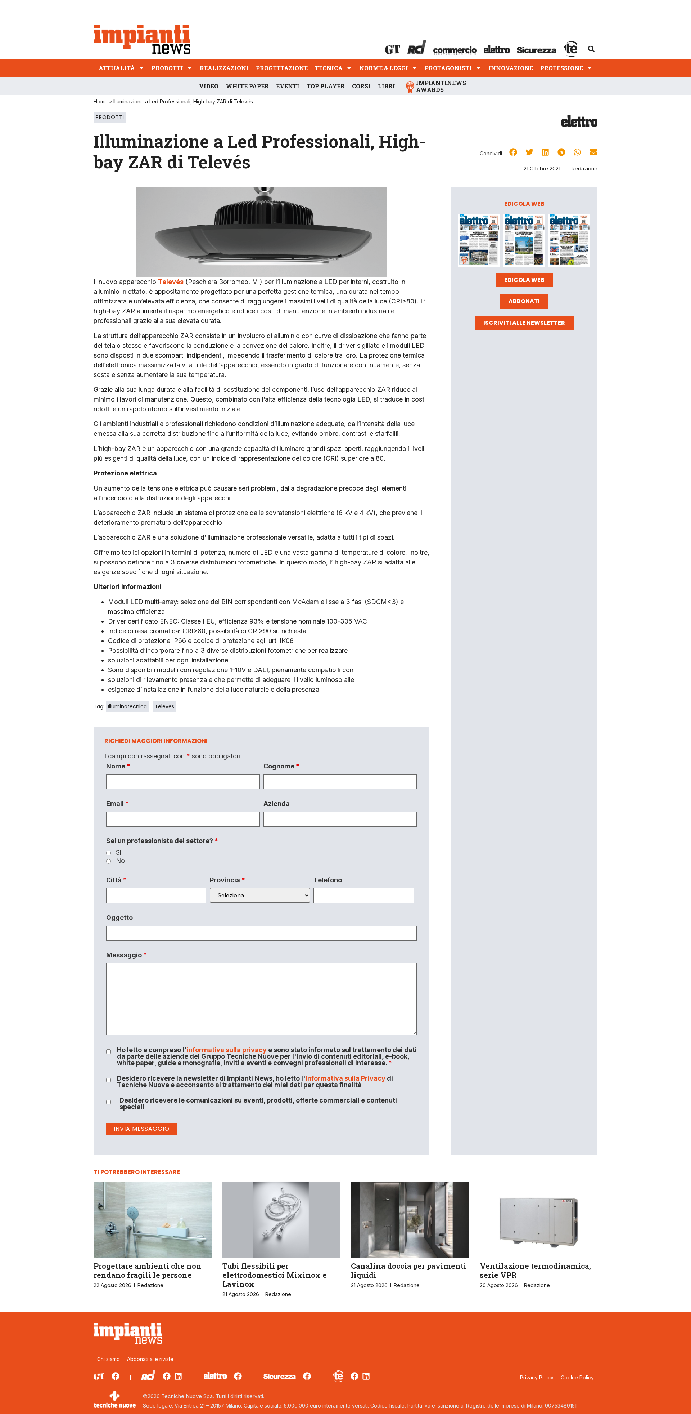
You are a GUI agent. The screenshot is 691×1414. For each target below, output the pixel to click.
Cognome (281, 766)
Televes (164, 706)
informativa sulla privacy (227, 1050)
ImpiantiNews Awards (441, 86)
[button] (591, 49)
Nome (118, 766)
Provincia (227, 880)
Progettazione (282, 68)
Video (208, 86)
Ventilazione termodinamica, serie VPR (535, 1270)
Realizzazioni (224, 68)
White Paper (247, 86)
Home (101, 101)
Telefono (327, 880)
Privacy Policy (537, 1377)
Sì (118, 852)
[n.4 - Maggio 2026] (569, 241)
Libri (386, 86)
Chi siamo (108, 1359)
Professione (561, 68)
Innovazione (510, 68)
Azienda (276, 804)
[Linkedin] (178, 1376)
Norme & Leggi (383, 68)
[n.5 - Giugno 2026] (524, 241)
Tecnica (329, 68)
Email (117, 804)
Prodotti (167, 68)
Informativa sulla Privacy (345, 1078)
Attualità (117, 68)
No (120, 860)
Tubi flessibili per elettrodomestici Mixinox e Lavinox (274, 1275)
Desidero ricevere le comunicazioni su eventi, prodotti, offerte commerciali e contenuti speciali (258, 1103)
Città (116, 880)
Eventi (287, 86)
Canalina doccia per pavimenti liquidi (408, 1270)
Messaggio (126, 955)
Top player (326, 86)
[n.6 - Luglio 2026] (479, 241)
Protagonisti (448, 68)
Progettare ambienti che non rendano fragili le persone (148, 1270)
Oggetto (119, 917)
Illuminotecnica (127, 706)
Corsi (361, 86)
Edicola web (524, 280)
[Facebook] (115, 1376)
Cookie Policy (577, 1377)
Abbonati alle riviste (150, 1359)
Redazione (584, 168)
